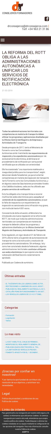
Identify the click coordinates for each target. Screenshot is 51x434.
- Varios (8, 321)
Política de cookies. (10, 401)
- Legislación (10, 318)
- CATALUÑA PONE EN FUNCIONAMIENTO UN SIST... (25, 292)
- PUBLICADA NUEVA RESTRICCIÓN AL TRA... (22, 347)
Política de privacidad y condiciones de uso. (20, 398)
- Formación (9, 315)
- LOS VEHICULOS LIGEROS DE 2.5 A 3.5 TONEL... (24, 294)
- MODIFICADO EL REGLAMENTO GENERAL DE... (23, 344)
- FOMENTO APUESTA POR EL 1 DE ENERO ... (22, 352)
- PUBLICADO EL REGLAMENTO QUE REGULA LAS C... (25, 289)
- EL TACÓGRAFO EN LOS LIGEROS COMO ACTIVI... (24, 284)
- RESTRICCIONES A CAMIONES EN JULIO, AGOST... (24, 286)
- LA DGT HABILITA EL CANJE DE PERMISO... (22, 342)
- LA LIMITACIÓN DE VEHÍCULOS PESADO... (21, 350)
